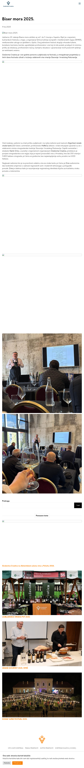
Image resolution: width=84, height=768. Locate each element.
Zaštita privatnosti (46, 748)
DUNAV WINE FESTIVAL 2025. (14, 719)
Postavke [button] (7, 763)
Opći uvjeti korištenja (15, 748)
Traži (78, 505)
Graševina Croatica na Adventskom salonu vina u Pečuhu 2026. (28, 566)
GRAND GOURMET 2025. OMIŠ (15, 668)
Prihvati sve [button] (17, 763)
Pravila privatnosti (31, 748)
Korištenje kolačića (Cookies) (65, 748)
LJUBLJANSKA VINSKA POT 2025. (16, 617)
